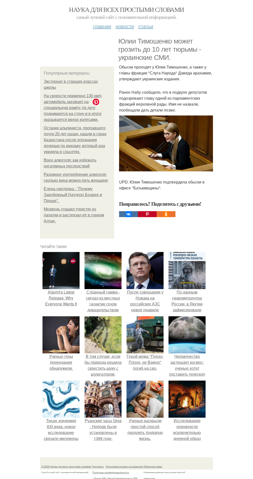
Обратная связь (153, 466)
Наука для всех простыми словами (126, 9)
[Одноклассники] (166, 214)
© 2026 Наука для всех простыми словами (66, 466)
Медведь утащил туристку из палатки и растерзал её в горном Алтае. (74, 215)
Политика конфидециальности (110, 472)
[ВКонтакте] (128, 214)
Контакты (98, 466)
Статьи (145, 26)
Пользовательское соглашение (124, 466)
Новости (125, 26)
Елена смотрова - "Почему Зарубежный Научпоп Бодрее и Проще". (73, 195)
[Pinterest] (147, 214)
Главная (102, 26)
